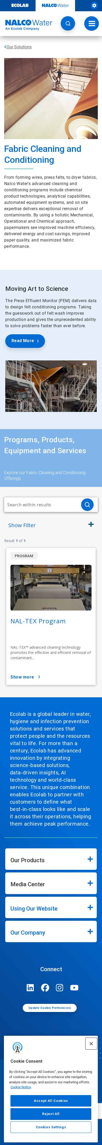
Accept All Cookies (51, 1101)
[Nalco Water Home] (26, 25)
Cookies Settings (51, 1127)
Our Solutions (19, 46)
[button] (68, 23)
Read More (23, 340)
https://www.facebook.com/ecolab (45, 987)
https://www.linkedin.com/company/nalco (30, 987)
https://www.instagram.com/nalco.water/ (59, 987)
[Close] (91, 1043)
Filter (22, 525)
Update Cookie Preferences (50, 1008)
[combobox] (40, 504)
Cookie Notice (20, 1087)
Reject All (51, 1114)
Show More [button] (22, 677)
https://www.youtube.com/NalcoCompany (74, 987)
